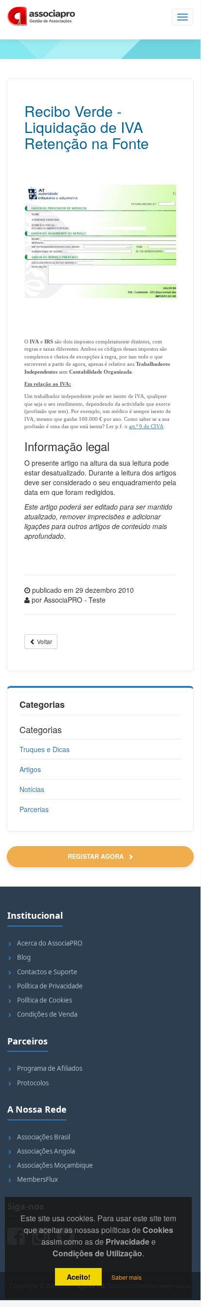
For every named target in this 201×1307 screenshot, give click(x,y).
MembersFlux (37, 1179)
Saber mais (126, 1277)
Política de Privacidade (50, 986)
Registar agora (97, 856)
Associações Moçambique (55, 1165)
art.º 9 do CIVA (146, 426)
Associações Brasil (43, 1137)
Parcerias (34, 809)
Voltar (44, 641)
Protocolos (33, 1083)
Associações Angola (46, 1151)
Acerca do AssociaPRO (49, 943)
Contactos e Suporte (47, 971)
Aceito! (79, 1277)
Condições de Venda (47, 1014)
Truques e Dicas (44, 749)
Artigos (30, 769)
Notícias (31, 789)
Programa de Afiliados (49, 1068)
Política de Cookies (44, 1000)
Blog (24, 957)
